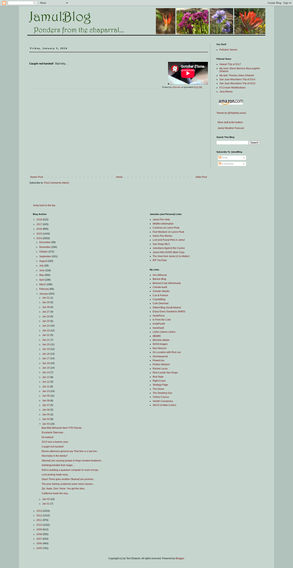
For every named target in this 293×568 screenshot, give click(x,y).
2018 (39, 219)
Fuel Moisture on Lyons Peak (168, 232)
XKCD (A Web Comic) (164, 405)
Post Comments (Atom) (56, 182)
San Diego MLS (161, 244)
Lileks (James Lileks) (164, 332)
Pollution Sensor (228, 49)
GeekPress (159, 315)
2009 (39, 529)
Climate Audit (160, 287)
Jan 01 (46, 503)
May (41, 275)
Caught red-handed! (53, 446)
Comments (227, 163)
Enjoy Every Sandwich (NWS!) (169, 311)
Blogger (180, 558)
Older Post (201, 177)
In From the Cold (162, 319)
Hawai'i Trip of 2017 (230, 64)
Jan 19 (46, 349)
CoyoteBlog (159, 299)
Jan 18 (46, 353)
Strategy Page (160, 384)
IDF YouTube (160, 260)
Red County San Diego (165, 372)
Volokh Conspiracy (163, 401)
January (44, 293)
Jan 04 (46, 419)
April (42, 279)
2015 (39, 233)
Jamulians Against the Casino (169, 248)
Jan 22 (46, 335)
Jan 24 (46, 325)
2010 (39, 524)
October (43, 251)
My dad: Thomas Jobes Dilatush (236, 75)
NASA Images (160, 344)
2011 (39, 520)
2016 (39, 229)
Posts (224, 157)
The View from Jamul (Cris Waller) (171, 256)
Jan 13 (46, 377)
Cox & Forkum (160, 295)
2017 (39, 224)
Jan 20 (46, 344)
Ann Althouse (160, 275)
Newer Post (36, 177)
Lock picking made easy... (55, 474)
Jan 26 (46, 316)
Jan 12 (46, 381)
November (45, 247)
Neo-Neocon (160, 348)
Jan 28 (46, 307)
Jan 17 (46, 358)
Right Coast (159, 380)
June (42, 270)
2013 (39, 511)
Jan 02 (46, 499)
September (45, 256)
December (45, 242)
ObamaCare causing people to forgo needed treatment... (72, 460)
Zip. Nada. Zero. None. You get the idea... (64, 488)
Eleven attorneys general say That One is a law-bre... (70, 451)
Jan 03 (46, 424)
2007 (39, 538)
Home (119, 177)
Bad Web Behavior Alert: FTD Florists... (62, 427)
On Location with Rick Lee (167, 352)
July (41, 265)
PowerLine (158, 360)
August (43, 261)
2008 (39, 534)
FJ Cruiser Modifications (232, 87)
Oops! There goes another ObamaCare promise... (68, 479)
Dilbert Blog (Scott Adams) (167, 307)
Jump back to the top (44, 205)
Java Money (226, 91)
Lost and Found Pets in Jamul (169, 239)
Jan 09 (46, 395)
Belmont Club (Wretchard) (167, 283)
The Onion (158, 389)
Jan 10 (46, 391)
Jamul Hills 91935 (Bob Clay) (168, 252)
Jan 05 (46, 414)
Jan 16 (46, 363)
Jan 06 (46, 409)
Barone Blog (159, 279)
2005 (39, 548)
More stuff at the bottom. (229, 122)
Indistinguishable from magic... (58, 465)
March (43, 284)
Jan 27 (46, 311)
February (44, 289)
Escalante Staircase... (53, 432)
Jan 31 (46, 297)
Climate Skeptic (161, 291)
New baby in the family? (55, 455)
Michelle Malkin (161, 340)
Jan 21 (46, 339)
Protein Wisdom (161, 364)
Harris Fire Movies (162, 236)
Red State (158, 376)
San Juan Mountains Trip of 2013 (237, 83)
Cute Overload (160, 303)
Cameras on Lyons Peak (166, 227)
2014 (39, 238)
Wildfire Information (163, 223)
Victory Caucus (161, 397)
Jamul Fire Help (161, 219)
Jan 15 (46, 367)
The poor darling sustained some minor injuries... (68, 484)
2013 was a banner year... (56, 441)
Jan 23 (46, 330)
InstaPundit (159, 323)
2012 (39, 515)
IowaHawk (158, 328)
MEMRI (157, 336)
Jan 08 (46, 400)
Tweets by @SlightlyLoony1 (231, 113)
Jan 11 (46, 386)
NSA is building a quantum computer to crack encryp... (71, 470)
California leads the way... (55, 493)
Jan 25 (46, 321)
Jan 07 (46, 405)
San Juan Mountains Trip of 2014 (237, 79)
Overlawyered (160, 356)
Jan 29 (46, 302)
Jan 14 (46, 372)
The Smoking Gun (162, 393)
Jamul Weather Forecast (230, 128)
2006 (39, 543)
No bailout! (47, 437)
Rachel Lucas (160, 368)
